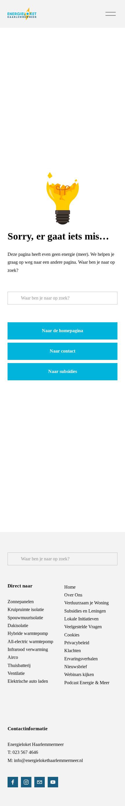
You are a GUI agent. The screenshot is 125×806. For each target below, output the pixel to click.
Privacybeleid (76, 642)
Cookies (71, 634)
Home (70, 587)
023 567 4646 (25, 752)
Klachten (72, 650)
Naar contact (62, 351)
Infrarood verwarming (28, 649)
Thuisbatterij (19, 665)
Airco (13, 657)
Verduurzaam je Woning (86, 602)
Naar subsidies (62, 371)
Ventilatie (16, 673)
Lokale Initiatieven (81, 618)
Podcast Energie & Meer (86, 682)
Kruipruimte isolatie (26, 609)
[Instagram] (26, 782)
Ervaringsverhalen (81, 658)
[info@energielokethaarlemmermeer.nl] (39, 782)
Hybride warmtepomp (28, 633)
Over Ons (73, 594)
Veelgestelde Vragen (83, 626)
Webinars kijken (79, 674)
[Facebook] (13, 782)
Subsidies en (75, 610)
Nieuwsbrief (75, 666)
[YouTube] (53, 782)
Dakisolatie (18, 625)
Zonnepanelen (21, 601)
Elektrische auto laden (28, 681)
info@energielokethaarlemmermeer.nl (48, 760)
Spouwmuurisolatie (25, 617)
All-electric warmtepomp (30, 641)
